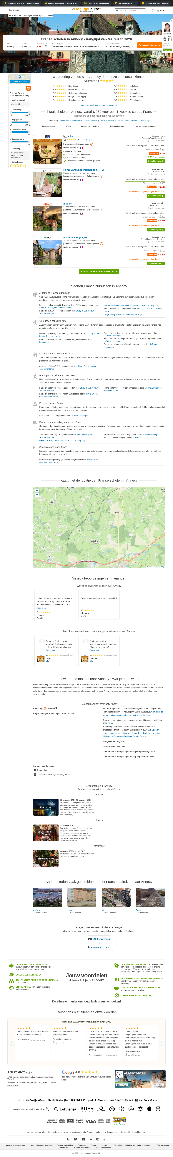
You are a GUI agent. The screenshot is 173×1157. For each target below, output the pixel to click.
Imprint (105, 1145)
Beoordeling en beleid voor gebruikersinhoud (133, 1145)
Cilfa (47, 661)
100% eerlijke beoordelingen (157, 3)
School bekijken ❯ (155, 161)
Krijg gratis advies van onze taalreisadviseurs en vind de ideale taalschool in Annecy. (99, 931)
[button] (153, 11)
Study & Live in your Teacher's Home (55, 307)
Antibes (36, 910)
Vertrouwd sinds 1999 (127, 3)
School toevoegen (103, 1147)
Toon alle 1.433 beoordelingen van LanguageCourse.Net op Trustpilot (31, 1084)
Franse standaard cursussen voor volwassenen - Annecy (129, 305)
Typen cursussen (49, 126)
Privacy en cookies (65, 1145)
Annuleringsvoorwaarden (41, 1145)
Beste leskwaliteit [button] (107, 120)
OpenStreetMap (159, 567)
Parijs (138, 910)
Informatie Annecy (118, 126)
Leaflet (150, 567)
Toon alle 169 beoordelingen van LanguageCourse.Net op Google (86, 1078)
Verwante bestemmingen (146, 126)
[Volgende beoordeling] (161, 1042)
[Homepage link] (10, 15)
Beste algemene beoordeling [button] (71, 120)
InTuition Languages (113, 336)
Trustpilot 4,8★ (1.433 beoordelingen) (23, 3)
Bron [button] (111, 723)
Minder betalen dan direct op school (63, 3)
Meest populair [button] (91, 120)
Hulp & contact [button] (14, 10)
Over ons (82, 1145)
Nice (104, 910)
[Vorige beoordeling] (11, 1042)
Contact (94, 1145)
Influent (138, 437)
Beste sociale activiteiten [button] (127, 120)
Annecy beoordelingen (90, 126)
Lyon (69, 910)
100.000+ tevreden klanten (98, 3)
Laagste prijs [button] (145, 120)
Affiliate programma (82, 1147)
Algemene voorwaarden (15, 1145)
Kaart (68, 126)
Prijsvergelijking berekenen (151, 45)
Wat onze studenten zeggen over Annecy (99, 105)
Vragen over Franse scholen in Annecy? (99, 927)
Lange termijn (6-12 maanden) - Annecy (121, 314)
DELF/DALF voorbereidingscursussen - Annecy (60, 440)
